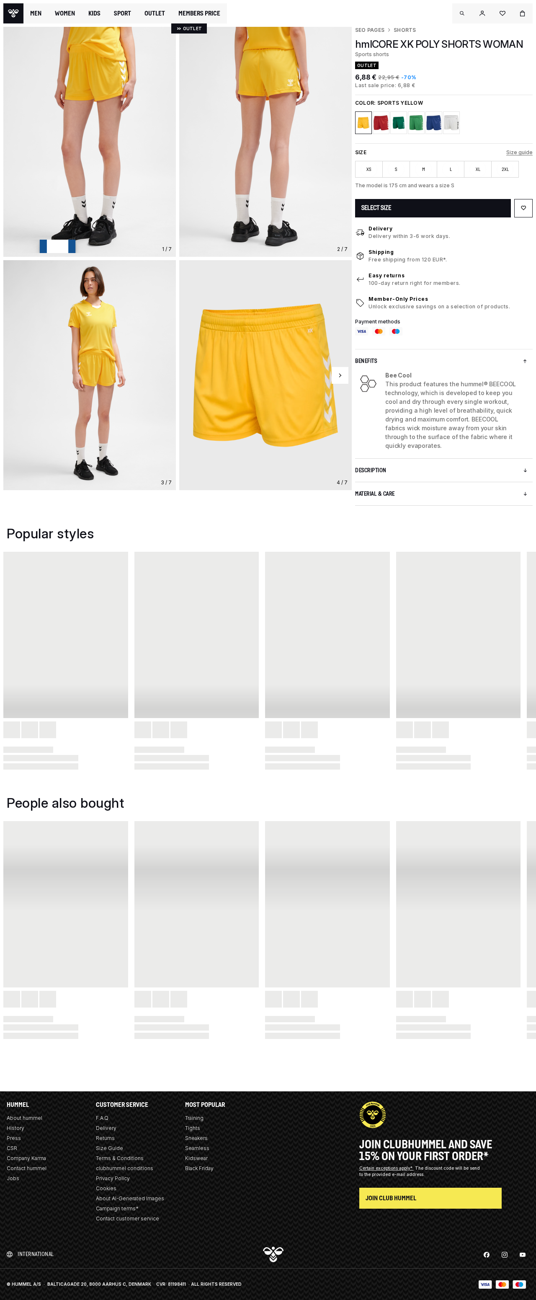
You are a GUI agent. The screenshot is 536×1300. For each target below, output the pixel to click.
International (36, 1254)
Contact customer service (127, 1218)
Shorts (405, 30)
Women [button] (65, 13)
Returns (105, 1138)
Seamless (197, 1148)
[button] (462, 13)
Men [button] (35, 13)
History (15, 1128)
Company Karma (26, 1158)
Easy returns (386, 275)
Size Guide (109, 1148)
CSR (12, 1148)
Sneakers (196, 1138)
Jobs (13, 1178)
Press (14, 1138)
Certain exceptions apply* (386, 1168)
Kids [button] (94, 13)
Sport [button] (122, 13)
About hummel (24, 1118)
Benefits (366, 361)
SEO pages (369, 30)
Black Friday (199, 1168)
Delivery (380, 228)
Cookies (106, 1188)
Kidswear (196, 1158)
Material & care (375, 494)
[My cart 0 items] (523, 13)
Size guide (519, 152)
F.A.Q (102, 1118)
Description (371, 470)
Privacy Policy (113, 1178)
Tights (192, 1128)
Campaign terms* (117, 1208)
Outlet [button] (154, 13)
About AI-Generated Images (130, 1198)
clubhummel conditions (124, 1168)
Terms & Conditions (120, 1158)
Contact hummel (26, 1168)
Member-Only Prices (398, 299)
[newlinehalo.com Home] (13, 13)
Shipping (381, 252)
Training (194, 1118)
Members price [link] (199, 13)
